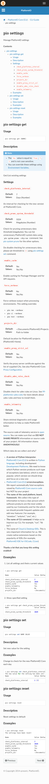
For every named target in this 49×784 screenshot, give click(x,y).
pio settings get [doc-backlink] (14, 124)
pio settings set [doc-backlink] (14, 620)
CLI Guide (34, 20)
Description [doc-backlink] (10, 146)
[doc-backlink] (17, 188)
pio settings (12, 51)
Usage (15, 57)
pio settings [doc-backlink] (13, 33)
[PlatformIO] (3, 3)
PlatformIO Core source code (28, 488)
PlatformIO (26, 10)
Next (39, 761)
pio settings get (17, 54)
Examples (17, 93)
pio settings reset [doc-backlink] (16, 688)
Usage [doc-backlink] (7, 131)
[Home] (4, 20)
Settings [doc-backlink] (8, 182)
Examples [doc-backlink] (9, 557)
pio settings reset (17, 108)
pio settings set (16, 96)
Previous (11, 761)
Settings (16, 64)
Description (18, 60)
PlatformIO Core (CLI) (18, 20)
